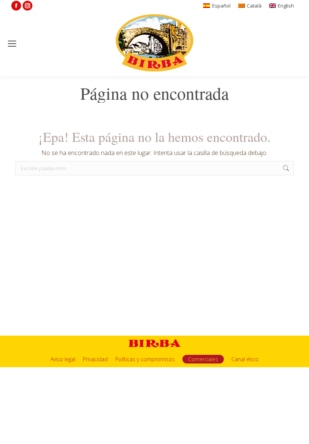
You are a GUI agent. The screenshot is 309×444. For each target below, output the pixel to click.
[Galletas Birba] (154, 43)
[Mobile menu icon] (12, 43)
